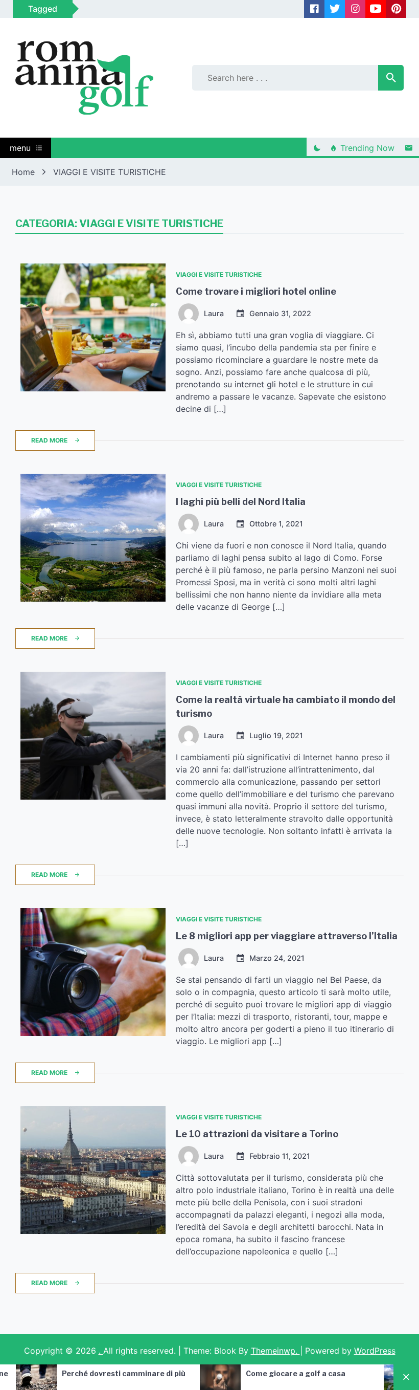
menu (20, 148)
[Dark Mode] (317, 148)
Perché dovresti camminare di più (68, 1373)
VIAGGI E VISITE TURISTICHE (219, 274)
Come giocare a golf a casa (240, 1373)
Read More (49, 440)
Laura (214, 313)
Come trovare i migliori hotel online (256, 291)
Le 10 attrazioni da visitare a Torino (257, 1134)
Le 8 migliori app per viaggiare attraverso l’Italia (287, 936)
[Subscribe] (409, 148)
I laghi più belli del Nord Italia (241, 501)
